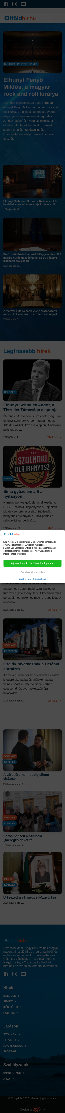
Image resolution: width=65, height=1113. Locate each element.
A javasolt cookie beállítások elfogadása (32, 563)
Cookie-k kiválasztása (32, 572)
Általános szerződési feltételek (32, 579)
